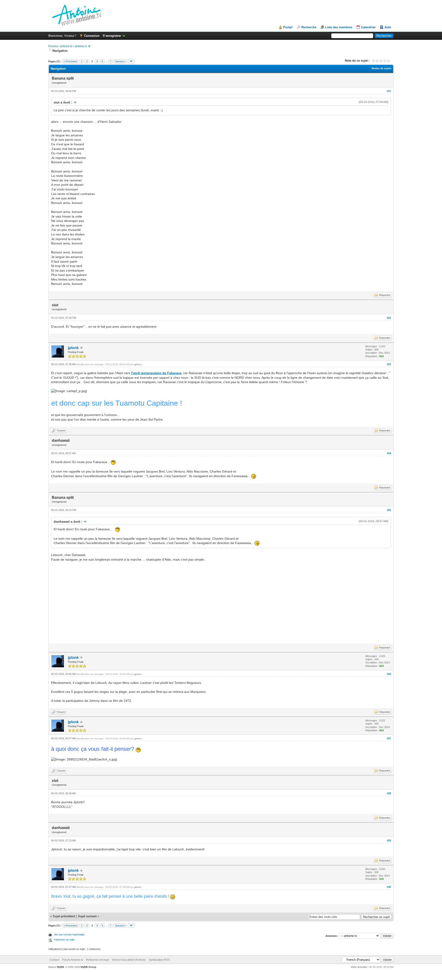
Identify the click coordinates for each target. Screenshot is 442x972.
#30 (389, 887)
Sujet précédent (64, 916)
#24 (389, 453)
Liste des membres (338, 27)
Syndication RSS (159, 959)
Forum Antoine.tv (72, 959)
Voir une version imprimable (69, 934)
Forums (53, 46)
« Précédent (70, 61)
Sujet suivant (87, 916)
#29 (389, 840)
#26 (389, 674)
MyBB (60, 967)
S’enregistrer (112, 35)
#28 (389, 793)
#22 (389, 317)
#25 (389, 510)
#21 (389, 91)
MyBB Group (88, 967)
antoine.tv (66, 46)
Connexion (91, 35)
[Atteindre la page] (131, 61)
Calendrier (368, 27)
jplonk (73, 348)
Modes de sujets (381, 68)
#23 (389, 364)
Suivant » (120, 61)
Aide (387, 27)
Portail (288, 27)
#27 (389, 738)
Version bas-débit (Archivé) (129, 959)
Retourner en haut (97, 959)
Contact (54, 959)
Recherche (308, 27)
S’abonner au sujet (64, 939)
